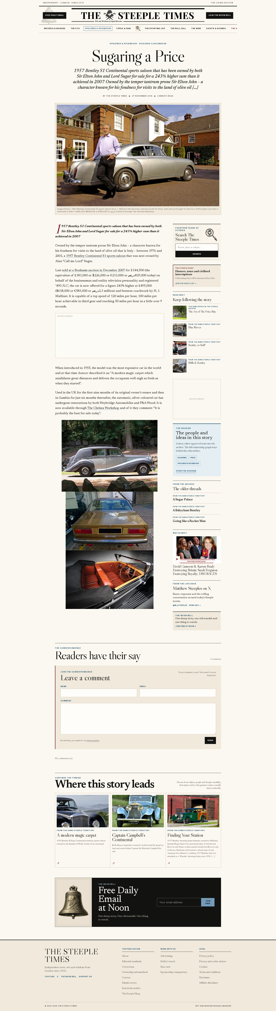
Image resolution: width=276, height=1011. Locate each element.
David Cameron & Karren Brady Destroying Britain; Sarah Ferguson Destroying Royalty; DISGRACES (195, 570)
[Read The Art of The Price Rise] (180, 312)
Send (210, 740)
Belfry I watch (168, 961)
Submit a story (129, 983)
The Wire (196, 28)
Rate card (165, 967)
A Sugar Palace (183, 499)
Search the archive (131, 988)
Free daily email (54, 15)
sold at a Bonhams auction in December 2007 (93, 270)
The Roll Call (178, 28)
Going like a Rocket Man (189, 521)
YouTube (49, 976)
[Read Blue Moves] (180, 330)
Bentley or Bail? (196, 345)
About (125, 956)
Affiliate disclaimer (208, 983)
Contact (126, 978)
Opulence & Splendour (98, 28)
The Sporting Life (155, 28)
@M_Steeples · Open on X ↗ (187, 605)
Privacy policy (206, 956)
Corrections (128, 967)
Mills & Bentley (196, 363)
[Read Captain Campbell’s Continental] (138, 811)
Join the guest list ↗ (185, 283)
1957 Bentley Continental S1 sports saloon (95, 256)
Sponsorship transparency (174, 972)
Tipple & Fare (123, 28)
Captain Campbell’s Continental (128, 837)
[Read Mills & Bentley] (180, 366)
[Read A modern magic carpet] (83, 811)
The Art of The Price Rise (202, 311)
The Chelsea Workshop (103, 408)
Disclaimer (204, 978)
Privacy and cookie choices (212, 961)
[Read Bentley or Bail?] (180, 348)
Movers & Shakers (54, 28)
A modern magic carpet (76, 835)
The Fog (75, 28)
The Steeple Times (116, 96)
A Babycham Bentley (186, 510)
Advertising (166, 956)
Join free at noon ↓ (185, 626)
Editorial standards (131, 961)
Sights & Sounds (216, 28)
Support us (85, 976)
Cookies (203, 967)
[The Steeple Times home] (138, 15)
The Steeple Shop (131, 994)
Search (197, 254)
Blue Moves (194, 327)
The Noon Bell (68, 976)
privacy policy (93, 740)
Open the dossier (186, 471)
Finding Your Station (185, 835)
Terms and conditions (209, 972)
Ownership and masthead (135, 972)
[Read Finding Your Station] (193, 811)
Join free (207, 902)
